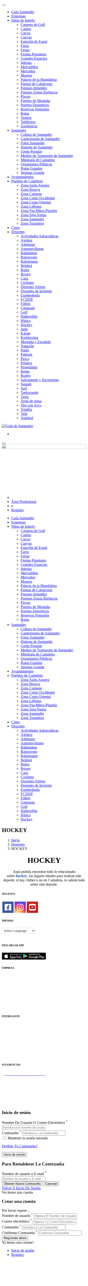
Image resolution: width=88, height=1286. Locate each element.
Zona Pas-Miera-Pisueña (39, 211)
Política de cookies (16, 990)
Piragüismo (29, 367)
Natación (27, 346)
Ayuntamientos (22, 177)
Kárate (26, 333)
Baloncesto (29, 257)
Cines (15, 228)
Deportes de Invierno (36, 291)
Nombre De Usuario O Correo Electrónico (33, 1123)
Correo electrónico (15, 1221)
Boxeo (26, 274)
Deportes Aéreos (33, 287)
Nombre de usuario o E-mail (23, 1174)
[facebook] (8, 907)
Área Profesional (23, 502)
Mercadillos (29, 67)
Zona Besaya (30, 190)
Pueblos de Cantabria (27, 181)
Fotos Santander (33, 143)
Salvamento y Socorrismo (40, 380)
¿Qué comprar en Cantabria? (23, 1082)
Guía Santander (22, 12)
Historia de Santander (37, 147)
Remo (25, 371)
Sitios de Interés (23, 20)
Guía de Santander (15, 1099)
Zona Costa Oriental (36, 202)
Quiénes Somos (13, 977)
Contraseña (10, 1133)
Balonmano (29, 261)
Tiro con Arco (31, 405)
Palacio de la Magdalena (39, 80)
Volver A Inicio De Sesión (21, 1188)
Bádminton (29, 253)
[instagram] (20, 907)
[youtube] (32, 907)
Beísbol (26, 266)
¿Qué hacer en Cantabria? (21, 1091)
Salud (6, 1038)
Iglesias (26, 63)
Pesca (25, 359)
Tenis (25, 397)
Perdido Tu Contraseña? (20, 1146)
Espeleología (30, 295)
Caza (24, 278)
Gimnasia (28, 308)
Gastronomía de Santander (40, 139)
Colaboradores (12, 998)
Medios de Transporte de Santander (47, 156)
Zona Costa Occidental (38, 198)
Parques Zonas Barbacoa (39, 92)
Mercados (28, 71)
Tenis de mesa (31, 401)
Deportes (18, 232)
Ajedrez (26, 240)
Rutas (25, 113)
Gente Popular (31, 151)
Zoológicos (29, 126)
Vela (24, 414)
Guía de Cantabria (15, 1104)
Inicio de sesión (22, 1250)
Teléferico (28, 122)
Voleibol (27, 418)
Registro (17, 510)
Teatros (26, 118)
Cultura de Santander (36, 135)
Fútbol (25, 304)
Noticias (8, 1003)
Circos (25, 33)
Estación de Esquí (34, 41)
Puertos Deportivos (35, 105)
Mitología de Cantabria (38, 160)
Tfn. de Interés (12, 1026)
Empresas (18, 16)
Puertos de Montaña (35, 101)
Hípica (26, 321)
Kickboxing (29, 338)
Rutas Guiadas (31, 168)
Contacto (8, 981)
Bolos (25, 270)
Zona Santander (32, 219)
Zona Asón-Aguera (35, 185)
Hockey (26, 325)
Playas (25, 96)
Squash (26, 384)
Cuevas (26, 37)
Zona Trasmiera (32, 223)
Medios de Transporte (18, 1030)
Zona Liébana (31, 206)
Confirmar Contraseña (18, 1233)
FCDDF (27, 299)
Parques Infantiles (34, 88)
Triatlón (26, 409)
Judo (24, 329)
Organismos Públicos (36, 164)
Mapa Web (10, 994)
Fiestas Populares (33, 54)
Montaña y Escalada (36, 342)
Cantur (7, 1034)
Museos (26, 75)
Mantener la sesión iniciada (27, 1138)
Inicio (15, 840)
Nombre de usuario (16, 1216)
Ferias (25, 50)
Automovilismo (32, 249)
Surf (24, 388)
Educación (10, 1055)
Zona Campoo (31, 194)
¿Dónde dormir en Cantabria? (24, 1078)
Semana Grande (32, 173)
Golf (24, 312)
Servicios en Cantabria (18, 1087)
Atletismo (28, 244)
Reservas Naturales (35, 109)
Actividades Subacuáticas (39, 236)
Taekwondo (29, 393)
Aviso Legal (11, 986)
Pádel (25, 350)
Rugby (26, 376)
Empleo (7, 1042)
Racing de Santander (17, 1051)
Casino (26, 29)
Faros (25, 46)
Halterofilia (29, 316)
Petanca (26, 363)
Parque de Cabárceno (36, 84)
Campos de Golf (33, 25)
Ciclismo (27, 283)
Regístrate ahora (15, 1238)
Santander (18, 130)
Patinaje (26, 354)
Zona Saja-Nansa (33, 215)
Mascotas (9, 1047)
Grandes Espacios (34, 58)
